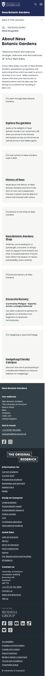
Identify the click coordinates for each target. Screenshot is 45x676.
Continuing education (12, 521)
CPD (4, 518)
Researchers (8, 487)
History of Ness (15, 179)
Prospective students (12, 479)
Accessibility (8, 641)
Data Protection (9, 653)
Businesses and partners (13, 483)
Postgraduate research (13, 510)
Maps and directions (11, 594)
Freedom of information (13, 645)
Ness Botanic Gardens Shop (19, 238)
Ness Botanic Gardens (16, 12)
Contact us (7, 591)
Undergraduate (9, 502)
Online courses (9, 514)
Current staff (8, 475)
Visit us (5, 598)
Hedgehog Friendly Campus (18, 361)
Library (5, 541)
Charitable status (10, 664)
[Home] (17, 4)
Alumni (5, 552)
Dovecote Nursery (17, 299)
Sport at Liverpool (10, 544)
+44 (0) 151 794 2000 (11, 587)
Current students (10, 471)
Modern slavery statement (14, 657)
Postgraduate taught (12, 506)
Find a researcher (10, 548)
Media (5, 491)
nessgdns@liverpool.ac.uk (14, 434)
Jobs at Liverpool (10, 537)
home (3, 27)
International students (12, 525)
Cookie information (11, 649)
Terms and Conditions (12, 661)
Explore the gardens (18, 123)
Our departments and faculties (16, 556)
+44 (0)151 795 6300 (11, 430)
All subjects (7, 560)
